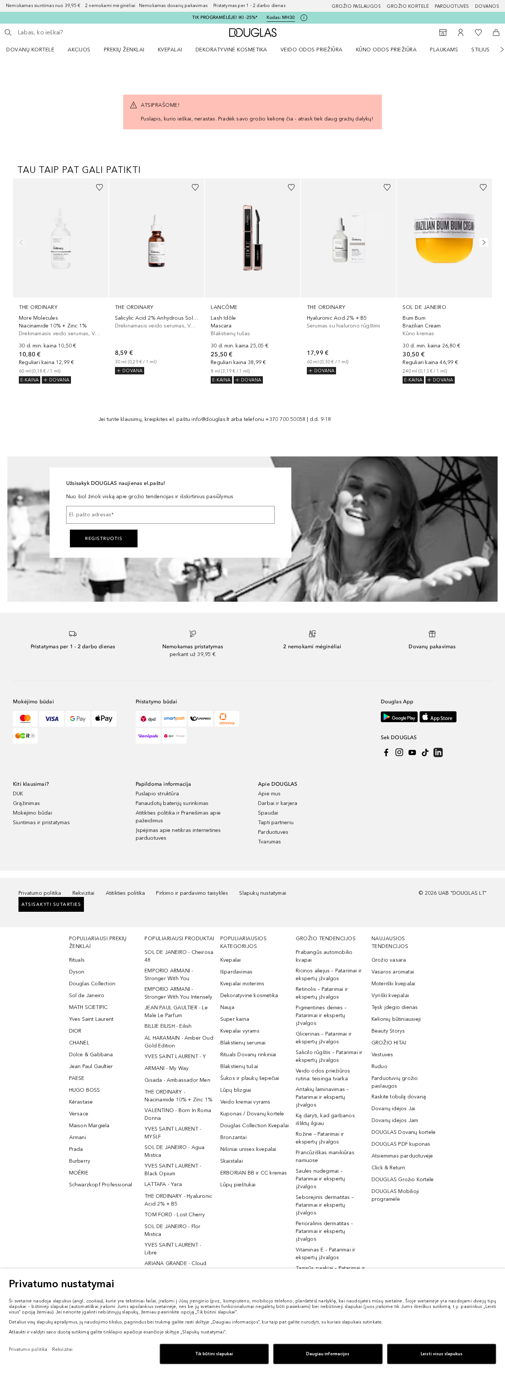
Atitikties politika (125, 893)
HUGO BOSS (84, 1090)
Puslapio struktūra (157, 794)
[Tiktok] (425, 752)
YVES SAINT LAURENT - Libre (173, 1249)
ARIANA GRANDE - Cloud (175, 1263)
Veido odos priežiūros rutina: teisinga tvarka (323, 1075)
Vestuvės (382, 1054)
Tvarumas (269, 842)
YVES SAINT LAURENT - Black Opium (173, 1170)
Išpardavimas (236, 972)
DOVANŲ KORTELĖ (30, 50)
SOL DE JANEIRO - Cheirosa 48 (179, 956)
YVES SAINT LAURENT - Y (175, 1056)
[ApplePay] (104, 719)
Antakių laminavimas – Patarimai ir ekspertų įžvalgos (322, 1097)
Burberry (80, 1161)
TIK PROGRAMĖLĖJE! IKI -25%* (224, 17)
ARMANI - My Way (167, 1068)
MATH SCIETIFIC (88, 1007)
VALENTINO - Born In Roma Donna (178, 1114)
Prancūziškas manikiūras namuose (325, 1156)
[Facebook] (386, 752)
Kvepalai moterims (242, 984)
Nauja (227, 1007)
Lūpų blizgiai (235, 1090)
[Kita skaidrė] (496, 49)
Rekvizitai (83, 893)
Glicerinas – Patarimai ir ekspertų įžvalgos (324, 1038)
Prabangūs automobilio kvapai (324, 956)
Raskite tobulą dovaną (399, 1097)
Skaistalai (231, 1161)
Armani (77, 1137)
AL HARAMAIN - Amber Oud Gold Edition (179, 1042)
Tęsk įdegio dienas (395, 1007)
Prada (76, 1149)
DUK (18, 794)
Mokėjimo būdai (32, 813)
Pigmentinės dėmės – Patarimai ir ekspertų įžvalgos (321, 1015)
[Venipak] (148, 736)
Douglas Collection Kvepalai (254, 1125)
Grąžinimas (26, 803)
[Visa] (51, 719)
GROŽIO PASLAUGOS (356, 6)
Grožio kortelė (408, 6)
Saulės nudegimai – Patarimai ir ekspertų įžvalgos (320, 1179)
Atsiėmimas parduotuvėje (402, 1156)
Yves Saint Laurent (91, 1019)
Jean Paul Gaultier (91, 1066)
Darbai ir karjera (277, 803)
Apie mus (269, 794)
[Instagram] (399, 752)
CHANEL (79, 1043)
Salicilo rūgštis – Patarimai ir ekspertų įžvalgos (329, 1056)
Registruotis (103, 538)
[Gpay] (77, 719)
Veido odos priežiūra (312, 50)
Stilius (480, 50)
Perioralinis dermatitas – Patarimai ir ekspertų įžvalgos (324, 1231)
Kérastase (81, 1102)
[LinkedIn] (438, 752)
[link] (60, 281)
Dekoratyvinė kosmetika (231, 50)
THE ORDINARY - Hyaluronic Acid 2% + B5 (178, 1200)
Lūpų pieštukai (238, 1185)
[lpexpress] (200, 719)
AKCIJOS (79, 50)
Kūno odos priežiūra (386, 50)
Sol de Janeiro (87, 995)
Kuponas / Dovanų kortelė (252, 1114)
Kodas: (281, 17)
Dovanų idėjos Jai (393, 1108)
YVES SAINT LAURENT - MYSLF (173, 1133)
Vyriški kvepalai (390, 995)
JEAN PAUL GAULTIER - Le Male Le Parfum (176, 1012)
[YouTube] (412, 752)
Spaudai (268, 813)
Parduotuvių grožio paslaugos (395, 1082)
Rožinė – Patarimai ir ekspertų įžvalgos (320, 1138)
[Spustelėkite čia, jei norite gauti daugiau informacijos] (304, 18)
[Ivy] (25, 736)
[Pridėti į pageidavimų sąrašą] (99, 187)
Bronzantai (233, 1137)
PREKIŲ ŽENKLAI (124, 50)
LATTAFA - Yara (163, 1184)
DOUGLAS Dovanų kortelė (403, 1132)
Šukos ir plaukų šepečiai (249, 1078)
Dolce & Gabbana (91, 1054)
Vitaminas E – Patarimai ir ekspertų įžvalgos (325, 1254)
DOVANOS (487, 6)
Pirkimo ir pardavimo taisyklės (192, 893)
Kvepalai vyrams (240, 1031)
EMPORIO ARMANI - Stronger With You (169, 975)
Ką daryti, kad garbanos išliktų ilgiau (325, 1119)
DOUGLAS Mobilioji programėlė (395, 1195)
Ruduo (379, 1066)
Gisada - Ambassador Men (177, 1080)
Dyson (77, 972)
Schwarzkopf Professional (100, 1185)
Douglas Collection (92, 984)
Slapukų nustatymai (262, 893)
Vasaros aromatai (393, 972)
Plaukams (444, 50)
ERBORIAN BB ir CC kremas (253, 1173)
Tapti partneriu (276, 822)
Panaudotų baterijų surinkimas (172, 803)
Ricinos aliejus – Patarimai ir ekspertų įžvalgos (329, 975)
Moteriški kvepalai (394, 984)
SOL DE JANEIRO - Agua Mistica (174, 1151)
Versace (78, 1114)
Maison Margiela (89, 1125)
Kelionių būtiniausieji (396, 1019)
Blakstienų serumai (243, 1043)
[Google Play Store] (399, 717)
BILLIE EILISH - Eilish (168, 1026)
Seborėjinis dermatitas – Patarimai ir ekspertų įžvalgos (325, 1205)
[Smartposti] (174, 719)
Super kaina (234, 1019)
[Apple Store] (438, 717)
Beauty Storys (388, 1031)
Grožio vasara (389, 960)
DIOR (75, 1031)
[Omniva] (226, 719)
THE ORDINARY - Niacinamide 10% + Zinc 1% (178, 1096)
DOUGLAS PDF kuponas (401, 1144)
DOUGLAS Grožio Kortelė (403, 1179)
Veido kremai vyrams (245, 1102)
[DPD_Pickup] (174, 736)
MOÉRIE (78, 1173)
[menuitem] (35, 49)
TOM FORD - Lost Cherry (175, 1214)
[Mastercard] (25, 719)
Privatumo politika (39, 893)
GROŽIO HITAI (389, 1043)
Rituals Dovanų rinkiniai (248, 1054)
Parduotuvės (452, 6)
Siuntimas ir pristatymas (41, 822)
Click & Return (389, 1168)
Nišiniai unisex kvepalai (248, 1149)
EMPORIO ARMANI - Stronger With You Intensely (178, 993)
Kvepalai (170, 50)
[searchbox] (72, 32)
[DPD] (148, 719)
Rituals (77, 960)
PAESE (77, 1078)
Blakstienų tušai (239, 1066)
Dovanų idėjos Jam (395, 1120)
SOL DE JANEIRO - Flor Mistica (172, 1230)
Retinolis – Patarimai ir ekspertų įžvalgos (322, 993)
